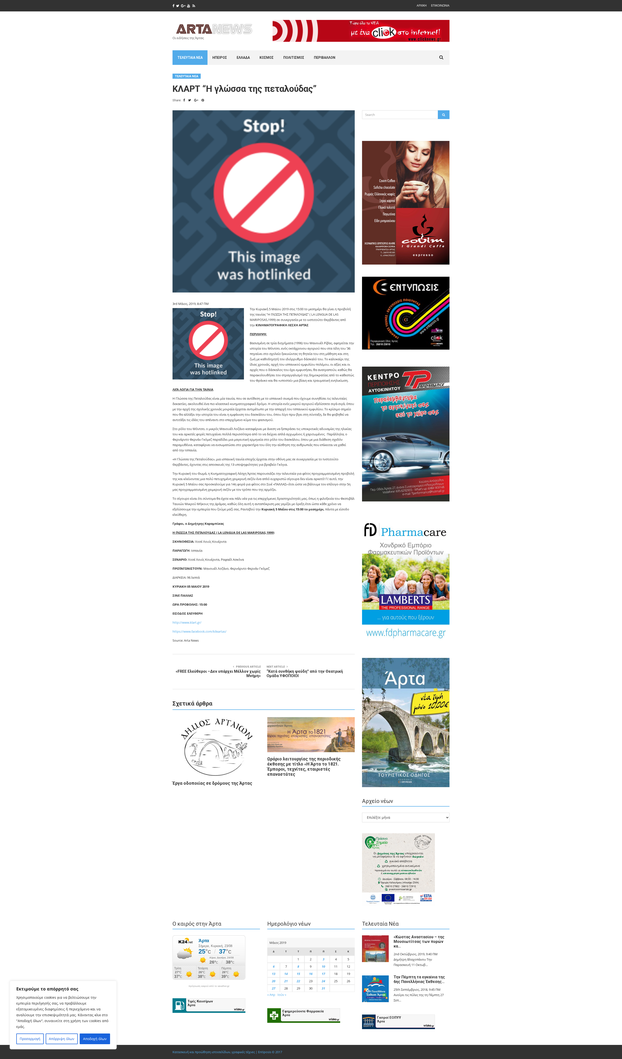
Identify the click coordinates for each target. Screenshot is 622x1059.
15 (298, 974)
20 (273, 981)
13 (273, 974)
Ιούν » (281, 994)
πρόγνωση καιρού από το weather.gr (209, 986)
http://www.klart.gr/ (187, 622)
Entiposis (264, 1052)
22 (298, 981)
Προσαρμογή (30, 1038)
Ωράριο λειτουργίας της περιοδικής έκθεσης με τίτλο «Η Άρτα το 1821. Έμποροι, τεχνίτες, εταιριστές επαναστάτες (304, 766)
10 (323, 966)
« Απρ (271, 994)
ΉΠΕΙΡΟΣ (219, 58)
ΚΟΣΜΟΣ (266, 58)
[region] (63, 1015)
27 (273, 988)
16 (310, 974)
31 (323, 988)
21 (286, 981)
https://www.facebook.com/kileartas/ (199, 631)
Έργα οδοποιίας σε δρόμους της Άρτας (212, 783)
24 (323, 981)
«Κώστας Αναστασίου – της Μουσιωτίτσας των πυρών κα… (419, 941)
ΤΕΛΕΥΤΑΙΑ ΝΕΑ (190, 58)
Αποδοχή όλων (95, 1038)
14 (286, 974)
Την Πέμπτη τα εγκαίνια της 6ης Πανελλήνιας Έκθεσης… (419, 979)
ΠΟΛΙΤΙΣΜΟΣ (293, 58)
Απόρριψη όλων (61, 1038)
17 (323, 974)
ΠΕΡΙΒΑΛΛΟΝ (324, 58)
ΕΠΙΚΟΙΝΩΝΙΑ (440, 5)
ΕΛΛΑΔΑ (243, 58)
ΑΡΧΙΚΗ (422, 5)
